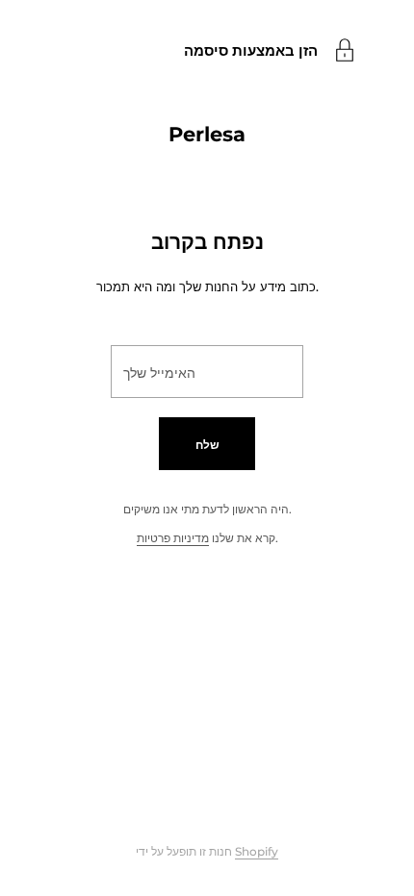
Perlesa (207, 134)
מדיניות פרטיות (173, 538)
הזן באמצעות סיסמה (251, 50)
